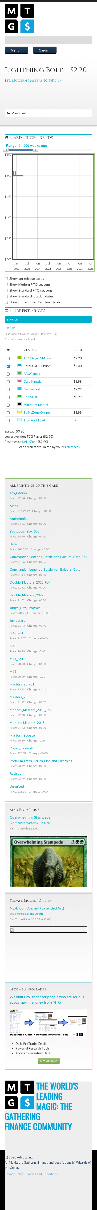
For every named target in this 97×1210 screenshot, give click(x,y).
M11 (13, 671)
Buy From (12, 319)
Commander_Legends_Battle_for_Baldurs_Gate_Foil (48, 557)
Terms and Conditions (42, 1174)
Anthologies (19, 519)
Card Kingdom (34, 381)
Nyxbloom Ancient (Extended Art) (37, 908)
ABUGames (32, 374)
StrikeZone (29, 442)
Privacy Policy (14, 1174)
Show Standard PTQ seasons (31, 290)
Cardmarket (32, 389)
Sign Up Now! (48, 1060)
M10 (13, 646)
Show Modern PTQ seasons (30, 284)
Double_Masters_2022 (27, 595)
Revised (15, 773)
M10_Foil (16, 633)
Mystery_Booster (23, 735)
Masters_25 (18, 697)
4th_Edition (18, 493)
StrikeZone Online (37, 412)
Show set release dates (26, 278)
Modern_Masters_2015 (27, 723)
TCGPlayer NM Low (38, 358)
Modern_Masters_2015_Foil (30, 710)
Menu (15, 50)
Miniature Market (36, 405)
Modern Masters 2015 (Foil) (36, 80)
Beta (13, 544)
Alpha (14, 506)
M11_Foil (16, 659)
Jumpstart (17, 620)
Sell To (11, 327)
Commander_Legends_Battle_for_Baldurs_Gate (45, 569)
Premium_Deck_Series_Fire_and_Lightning (41, 761)
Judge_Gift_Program (25, 608)
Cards (44, 50)
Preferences (71, 447)
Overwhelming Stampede (30, 817)
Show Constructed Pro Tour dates (34, 302)
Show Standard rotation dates (31, 296)
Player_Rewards (22, 748)
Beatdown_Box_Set (24, 531)
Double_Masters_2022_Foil (30, 582)
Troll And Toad (34, 420)
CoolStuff (30, 397)
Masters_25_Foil (22, 684)
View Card (18, 113)
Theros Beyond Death (29, 913)
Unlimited (17, 786)
